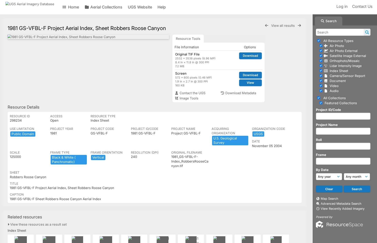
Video (333, 86)
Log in (342, 6)
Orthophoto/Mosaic (344, 61)
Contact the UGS (192, 93)
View (250, 82)
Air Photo (336, 46)
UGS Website (140, 7)
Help (162, 7)
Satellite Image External (347, 56)
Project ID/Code (328, 110)
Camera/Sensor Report (346, 76)
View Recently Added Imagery (343, 208)
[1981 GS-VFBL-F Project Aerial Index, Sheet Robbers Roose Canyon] (88, 37)
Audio (333, 91)
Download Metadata (240, 93)
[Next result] (299, 25)
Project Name (327, 125)
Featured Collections (340, 103)
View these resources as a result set (38, 224)
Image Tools (188, 98)
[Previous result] (266, 25)
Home (73, 7)
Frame (321, 155)
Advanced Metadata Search (341, 203)
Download (250, 55)
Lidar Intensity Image (345, 66)
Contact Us (362, 6)
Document (337, 81)
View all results (283, 25)
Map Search (329, 198)
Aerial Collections (105, 7)
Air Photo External (343, 51)
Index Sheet (338, 71)
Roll (319, 140)
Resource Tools (188, 39)
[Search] (367, 32)
